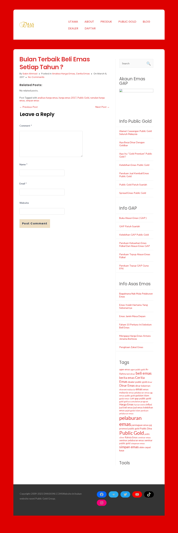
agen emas (124, 369)
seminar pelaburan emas (131, 440)
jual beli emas (126, 407)
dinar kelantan (142, 385)
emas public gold (127, 395)
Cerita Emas (83, 73)
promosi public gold (129, 428)
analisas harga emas (48, 97)
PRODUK (106, 22)
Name (23, 164)
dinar (150, 382)
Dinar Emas (127, 385)
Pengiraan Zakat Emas (131, 347)
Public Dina (146, 428)
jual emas (138, 407)
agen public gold (138, 369)
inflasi (149, 404)
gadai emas (124, 398)
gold (121, 401)
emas (139, 389)
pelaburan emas (130, 421)
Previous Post (28, 106)
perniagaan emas (140, 425)
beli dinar (131, 374)
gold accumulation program (136, 401)
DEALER (73, 28)
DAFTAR (90, 28)
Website (24, 202)
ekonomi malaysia (127, 389)
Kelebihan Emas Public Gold (134, 164)
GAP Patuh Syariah (129, 226)
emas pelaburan (136, 392)
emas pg (148, 392)
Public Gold (83, 97)
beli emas (144, 373)
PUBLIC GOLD (127, 22)
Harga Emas (126, 404)
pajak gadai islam (132, 410)
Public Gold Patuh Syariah (133, 184)
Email (23, 183)
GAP (132, 398)
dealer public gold (137, 381)
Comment (25, 125)
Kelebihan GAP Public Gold (134, 234)
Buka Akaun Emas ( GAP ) (133, 217)
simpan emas (32, 100)
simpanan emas (138, 443)
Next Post (102, 106)
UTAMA (73, 22)
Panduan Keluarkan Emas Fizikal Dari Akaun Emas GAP (134, 244)
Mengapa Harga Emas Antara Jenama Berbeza (135, 337)
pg (150, 425)
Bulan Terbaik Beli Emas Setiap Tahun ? (54, 63)
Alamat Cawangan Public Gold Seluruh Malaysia (135, 132)
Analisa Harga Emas (63, 73)
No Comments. (36, 77)
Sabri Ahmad (30, 73)
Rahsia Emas (131, 437)
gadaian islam (142, 395)
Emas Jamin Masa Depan (132, 316)
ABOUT (89, 22)
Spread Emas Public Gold (132, 192)
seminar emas (144, 437)
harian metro (139, 404)
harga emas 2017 (67, 97)
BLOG (146, 22)
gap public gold (143, 398)
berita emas (127, 377)
